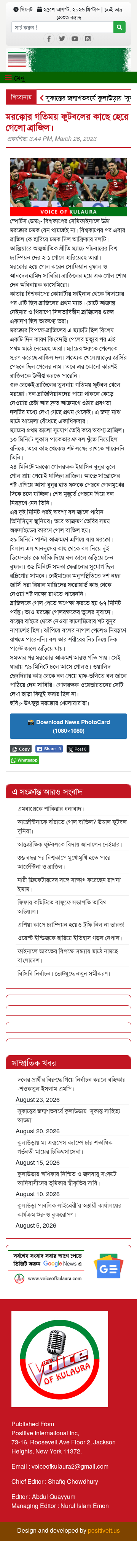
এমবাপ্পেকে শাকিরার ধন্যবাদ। (51, 808)
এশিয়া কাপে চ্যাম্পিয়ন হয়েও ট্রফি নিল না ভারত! (71, 924)
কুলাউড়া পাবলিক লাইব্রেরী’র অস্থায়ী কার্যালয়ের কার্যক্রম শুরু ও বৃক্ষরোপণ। (69, 1210)
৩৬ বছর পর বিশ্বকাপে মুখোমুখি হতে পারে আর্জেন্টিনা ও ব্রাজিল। (64, 862)
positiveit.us (104, 1530)
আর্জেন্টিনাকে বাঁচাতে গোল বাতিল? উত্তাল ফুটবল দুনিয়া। (72, 826)
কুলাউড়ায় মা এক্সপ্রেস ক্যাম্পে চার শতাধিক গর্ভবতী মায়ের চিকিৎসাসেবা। (65, 1147)
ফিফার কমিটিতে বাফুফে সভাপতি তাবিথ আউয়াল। (62, 906)
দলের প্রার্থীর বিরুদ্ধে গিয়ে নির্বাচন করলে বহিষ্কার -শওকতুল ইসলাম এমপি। (72, 1084)
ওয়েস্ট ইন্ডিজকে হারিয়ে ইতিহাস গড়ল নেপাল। (70, 937)
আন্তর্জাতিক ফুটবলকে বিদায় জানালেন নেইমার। (70, 844)
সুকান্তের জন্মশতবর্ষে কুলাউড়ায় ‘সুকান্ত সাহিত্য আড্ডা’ (69, 1115)
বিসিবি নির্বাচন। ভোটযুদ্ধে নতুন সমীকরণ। (64, 973)
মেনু (18, 77)
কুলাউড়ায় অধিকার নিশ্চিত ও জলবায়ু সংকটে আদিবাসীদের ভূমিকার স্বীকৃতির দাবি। (67, 1178)
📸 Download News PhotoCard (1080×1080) (68, 726)
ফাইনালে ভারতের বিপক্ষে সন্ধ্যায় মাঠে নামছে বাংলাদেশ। (68, 955)
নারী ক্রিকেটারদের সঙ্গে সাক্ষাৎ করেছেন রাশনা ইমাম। (69, 884)
